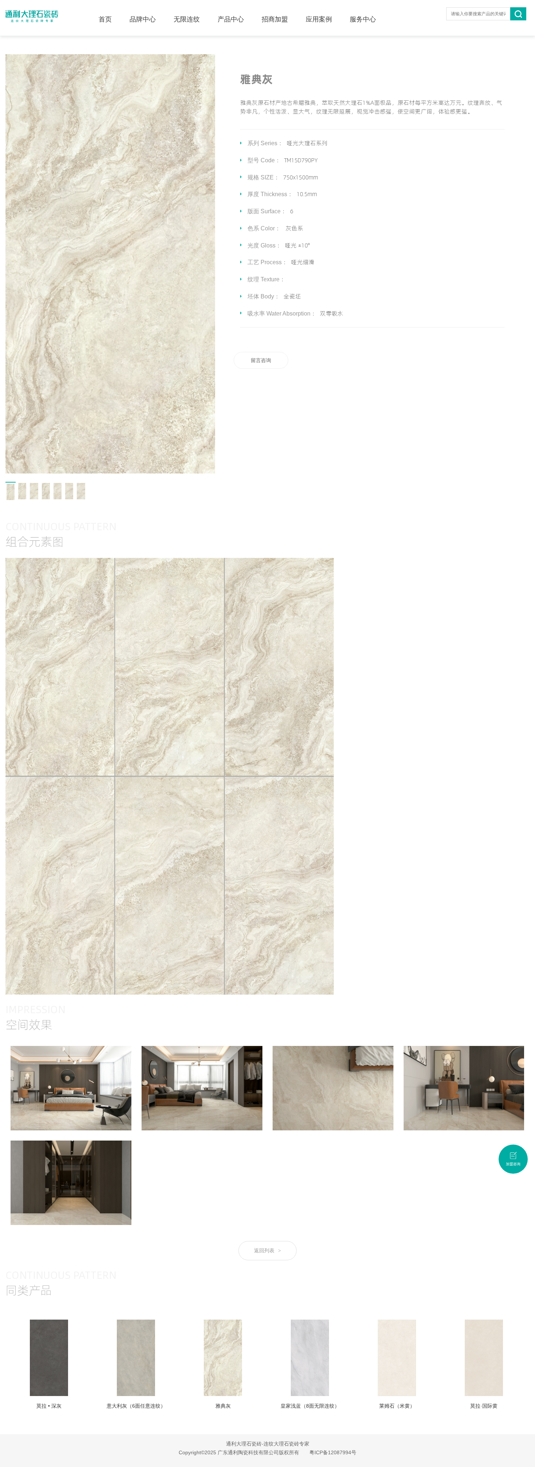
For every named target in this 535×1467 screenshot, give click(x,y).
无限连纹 (187, 19)
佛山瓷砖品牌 (313, 1459)
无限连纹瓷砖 (254, 1459)
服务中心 (363, 19)
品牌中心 (143, 19)
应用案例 (319, 19)
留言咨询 (261, 360)
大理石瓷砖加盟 (283, 1459)
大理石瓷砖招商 (375, 1459)
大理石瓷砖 (128, 1459)
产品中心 (231, 19)
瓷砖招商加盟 (405, 1459)
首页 (105, 19)
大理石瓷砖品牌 (343, 1459)
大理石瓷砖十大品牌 (187, 1459)
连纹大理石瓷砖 (224, 1459)
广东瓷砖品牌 (153, 1459)
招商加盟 (275, 19)
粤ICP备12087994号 (332, 1452)
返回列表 (267, 1250)
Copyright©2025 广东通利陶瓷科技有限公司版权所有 (239, 1452)
